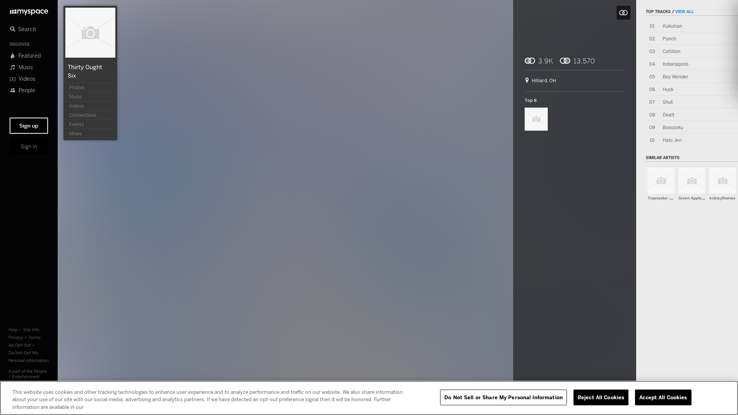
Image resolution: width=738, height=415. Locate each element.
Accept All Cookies (663, 396)
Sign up (28, 125)
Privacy (15, 337)
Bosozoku (673, 127)
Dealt (669, 114)
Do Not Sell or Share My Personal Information (503, 396)
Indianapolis (675, 64)
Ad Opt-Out (19, 345)
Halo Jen (672, 140)
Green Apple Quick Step (700, 198)
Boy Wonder (675, 76)
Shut (668, 102)
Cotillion (671, 51)
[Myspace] (29, 10)
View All (684, 11)
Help (13, 329)
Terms (34, 337)
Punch (669, 38)
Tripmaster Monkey (666, 198)
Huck (668, 89)
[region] (369, 398)
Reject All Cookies (601, 396)
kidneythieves (722, 198)
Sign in (29, 146)
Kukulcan (672, 26)
